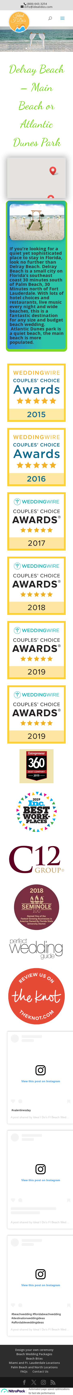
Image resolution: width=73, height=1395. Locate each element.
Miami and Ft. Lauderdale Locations (34, 1363)
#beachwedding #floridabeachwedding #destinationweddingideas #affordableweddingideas (36, 1318)
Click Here (36, 29)
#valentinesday (21, 1110)
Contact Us (40, 1371)
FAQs (23, 1371)
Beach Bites (34, 1358)
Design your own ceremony (34, 1350)
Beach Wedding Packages (34, 1354)
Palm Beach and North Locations (34, 1367)
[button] (54, 171)
